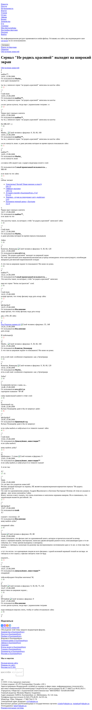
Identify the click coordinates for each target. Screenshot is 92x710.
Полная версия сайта (9, 663)
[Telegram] (10, 625)
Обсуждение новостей (10, 52)
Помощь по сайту (8, 665)
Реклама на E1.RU (8, 667)
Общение (5, 49)
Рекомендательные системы (12, 708)
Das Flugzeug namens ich (10, 324)
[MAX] (5, 625)
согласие (4, 41)
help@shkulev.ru (20, 706)
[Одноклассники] (7, 625)
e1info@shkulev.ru (65, 704)
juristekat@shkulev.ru (81, 704)
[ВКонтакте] (2, 625)
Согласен (5, 45)
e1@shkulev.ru (32, 701)
